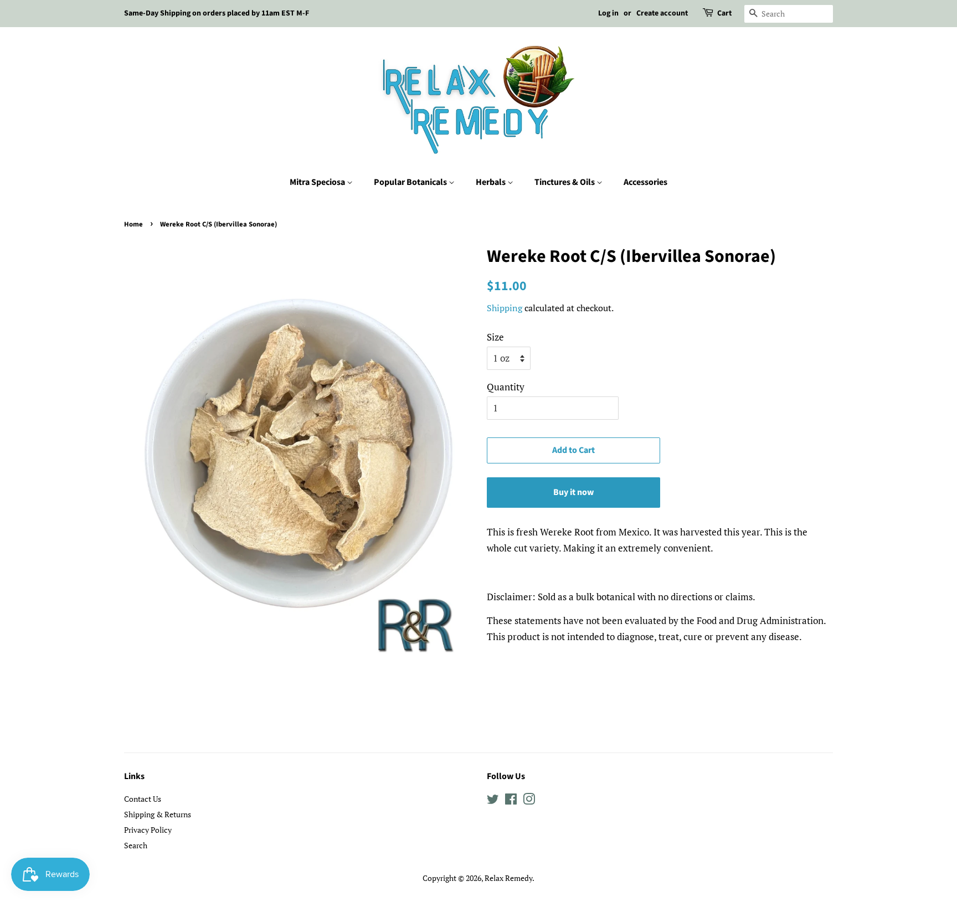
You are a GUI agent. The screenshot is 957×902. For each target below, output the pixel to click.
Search (135, 845)
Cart (724, 13)
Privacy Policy (148, 829)
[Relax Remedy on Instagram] (529, 801)
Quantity (505, 386)
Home (133, 224)
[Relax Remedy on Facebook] (511, 801)
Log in (608, 13)
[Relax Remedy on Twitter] (493, 801)
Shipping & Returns (157, 814)
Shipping (504, 308)
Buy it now (573, 492)
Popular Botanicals (411, 182)
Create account (662, 13)
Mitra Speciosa (318, 182)
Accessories (645, 182)
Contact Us (142, 798)
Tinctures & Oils (565, 182)
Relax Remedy (508, 878)
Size (495, 337)
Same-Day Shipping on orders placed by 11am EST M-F (216, 13)
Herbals (491, 182)
